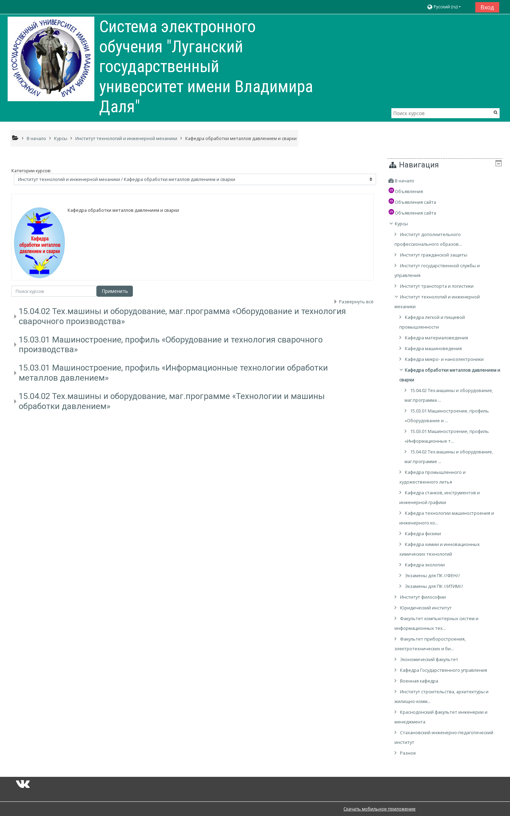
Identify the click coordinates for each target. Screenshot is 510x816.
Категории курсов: (31, 170)
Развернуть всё (356, 301)
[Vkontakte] (22, 786)
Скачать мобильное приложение (379, 809)
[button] (448, 7)
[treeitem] (445, 180)
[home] (51, 59)
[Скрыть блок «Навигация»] (498, 163)
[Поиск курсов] (495, 112)
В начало (404, 180)
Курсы (401, 223)
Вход (487, 7)
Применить (115, 291)
